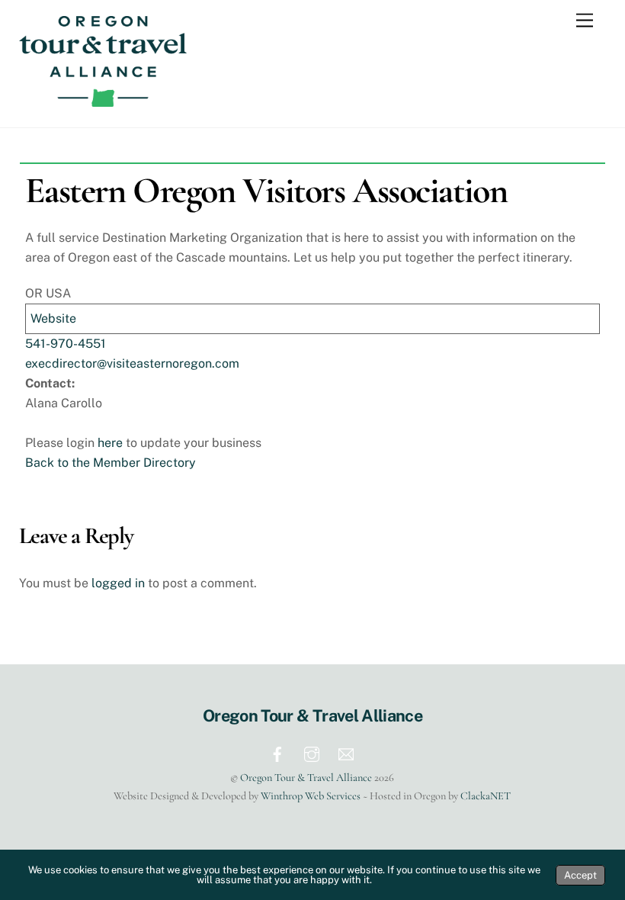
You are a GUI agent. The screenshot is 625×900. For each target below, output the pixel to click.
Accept (580, 875)
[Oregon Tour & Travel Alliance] (103, 100)
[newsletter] (346, 752)
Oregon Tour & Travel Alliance (306, 777)
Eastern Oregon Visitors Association (266, 191)
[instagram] (311, 752)
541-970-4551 (65, 343)
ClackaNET (485, 795)
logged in (118, 583)
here (110, 443)
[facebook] (277, 752)
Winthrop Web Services (311, 795)
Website (53, 318)
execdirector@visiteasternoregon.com (132, 363)
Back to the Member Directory (110, 462)
